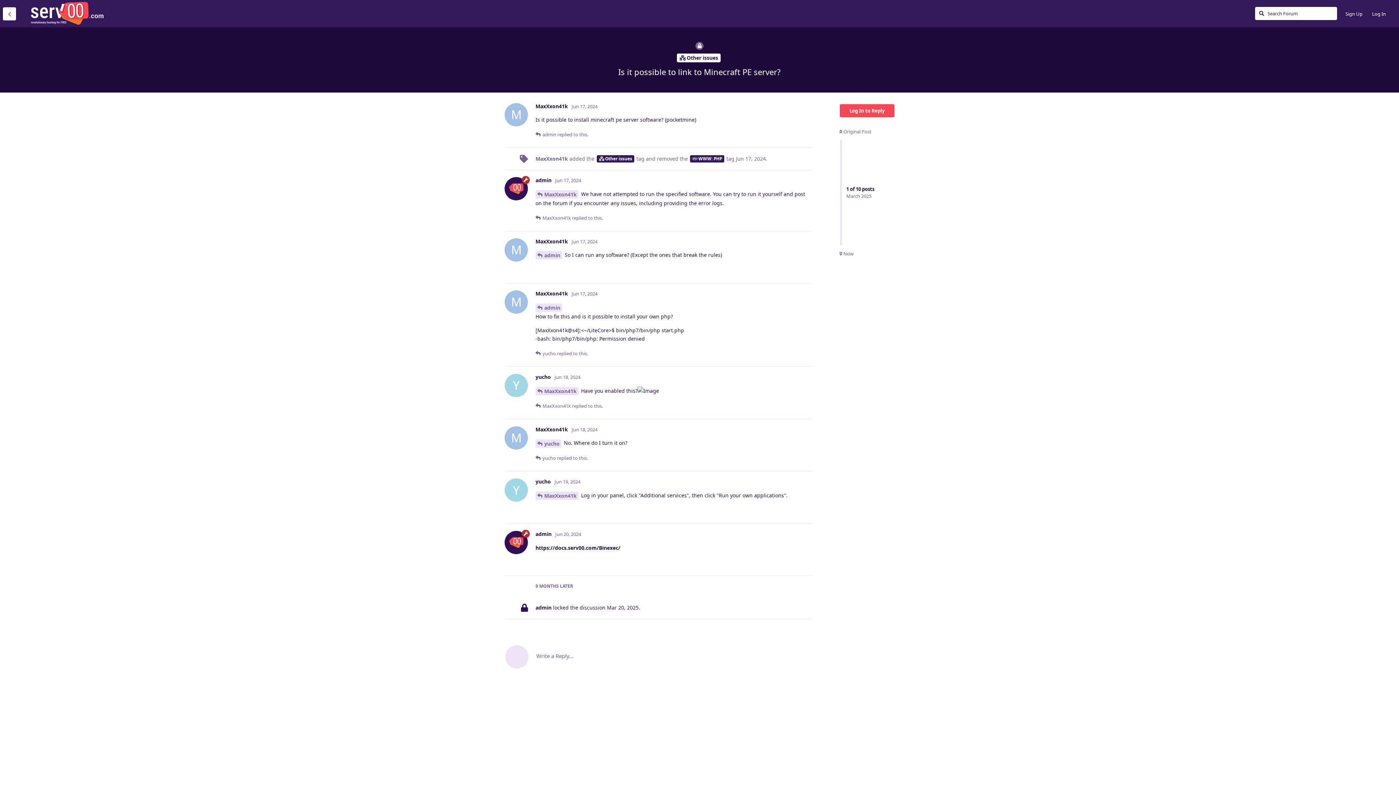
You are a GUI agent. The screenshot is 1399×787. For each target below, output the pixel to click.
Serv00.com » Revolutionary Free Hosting (67, 13)
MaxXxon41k (560, 194)
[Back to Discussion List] (9, 13)
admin (552, 255)
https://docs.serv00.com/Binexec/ (578, 547)
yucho (552, 443)
